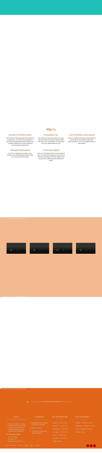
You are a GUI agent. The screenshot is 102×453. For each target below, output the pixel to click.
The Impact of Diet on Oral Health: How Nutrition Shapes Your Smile (84, 329)
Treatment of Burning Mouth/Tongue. (39, 432)
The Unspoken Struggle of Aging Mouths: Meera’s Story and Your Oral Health (61, 331)
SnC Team (10, 324)
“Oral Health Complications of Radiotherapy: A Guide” (17, 328)
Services (20, 445)
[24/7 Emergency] (55, 357)
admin (54, 326)
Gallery (31, 445)
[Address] (55, 366)
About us (13, 445)
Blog (26, 445)
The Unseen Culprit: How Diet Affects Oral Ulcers (39, 323)
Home (7, 445)
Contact (37, 445)
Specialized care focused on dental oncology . (40, 423)
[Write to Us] (55, 378)
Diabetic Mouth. (37, 428)
